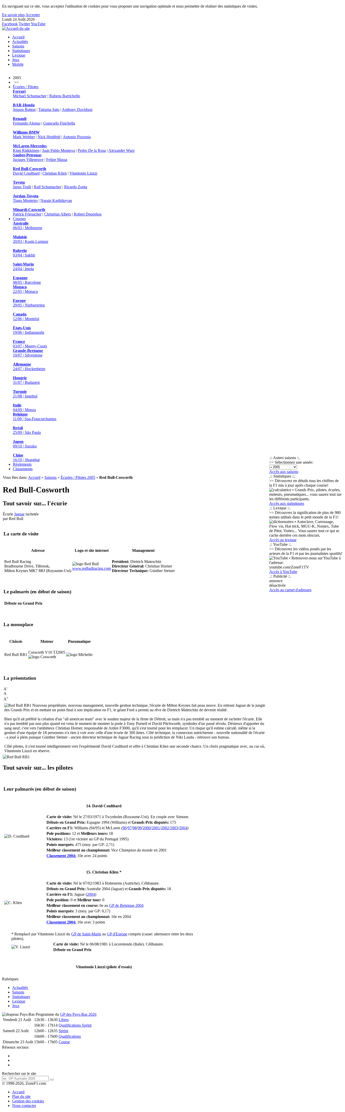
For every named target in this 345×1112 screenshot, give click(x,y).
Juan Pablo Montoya (58, 150)
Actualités (20, 41)
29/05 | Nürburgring (29, 302)
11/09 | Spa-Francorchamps (34, 416)
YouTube (38, 24)
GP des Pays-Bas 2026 (78, 1014)
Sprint (63, 1031)
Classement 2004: (61, 856)
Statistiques (21, 51)
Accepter (33, 15)
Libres (64, 1020)
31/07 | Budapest (26, 380)
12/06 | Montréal (26, 316)
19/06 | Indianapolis (28, 330)
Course (64, 1042)
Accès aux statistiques (286, 503)
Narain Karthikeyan (56, 200)
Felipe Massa (56, 159)
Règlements (22, 464)
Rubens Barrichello (64, 96)
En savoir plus (13, 15)
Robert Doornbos (88, 214)
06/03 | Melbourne (27, 225)
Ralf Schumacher (47, 187)
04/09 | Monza (24, 407)
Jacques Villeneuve (28, 159)
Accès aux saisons (283, 471)
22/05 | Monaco (25, 289)
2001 (156, 828)
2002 (165, 828)
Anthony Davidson (77, 109)
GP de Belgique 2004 (126, 905)
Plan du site (21, 1096)
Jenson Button (24, 109)
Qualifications (70, 1036)
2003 (174, 828)
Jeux (15, 60)
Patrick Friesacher (27, 214)
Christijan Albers (57, 214)
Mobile (17, 64)
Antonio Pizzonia (77, 137)
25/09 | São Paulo (27, 430)
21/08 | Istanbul (25, 393)
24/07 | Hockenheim (29, 366)
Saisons (18, 46)
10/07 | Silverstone (28, 352)
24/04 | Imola (23, 266)
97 (130, 828)
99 (140, 828)
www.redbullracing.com (91, 568)
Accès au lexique (283, 540)
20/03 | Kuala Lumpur (30, 239)
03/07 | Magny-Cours (30, 343)
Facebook (10, 24)
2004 (183, 828)
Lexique (18, 55)
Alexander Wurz (121, 150)
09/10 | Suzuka (25, 443)
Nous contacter (24, 1105)
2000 (147, 828)
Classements (23, 469)
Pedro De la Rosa (92, 150)
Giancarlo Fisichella (59, 123)
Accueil (18, 37)
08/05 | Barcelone (27, 280)
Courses (19, 219)
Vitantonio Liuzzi (83, 173)
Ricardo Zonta (75, 187)
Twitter (24, 24)
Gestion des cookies (28, 1101)
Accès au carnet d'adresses (290, 590)
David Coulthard (26, 173)
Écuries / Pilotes (25, 87)
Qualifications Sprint (75, 1025)
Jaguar (19, 514)
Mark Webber (24, 137)
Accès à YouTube (283, 572)
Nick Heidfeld (49, 137)
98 (135, 828)
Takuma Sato (48, 109)
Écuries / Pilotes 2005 (78, 477)
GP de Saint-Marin (86, 934)
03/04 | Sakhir (24, 252)
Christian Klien (54, 173)
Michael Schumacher (29, 96)
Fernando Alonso (26, 123)
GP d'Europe (117, 934)
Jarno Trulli (22, 187)
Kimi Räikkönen (26, 150)
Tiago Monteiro (25, 200)
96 (124, 828)
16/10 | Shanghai (26, 457)
